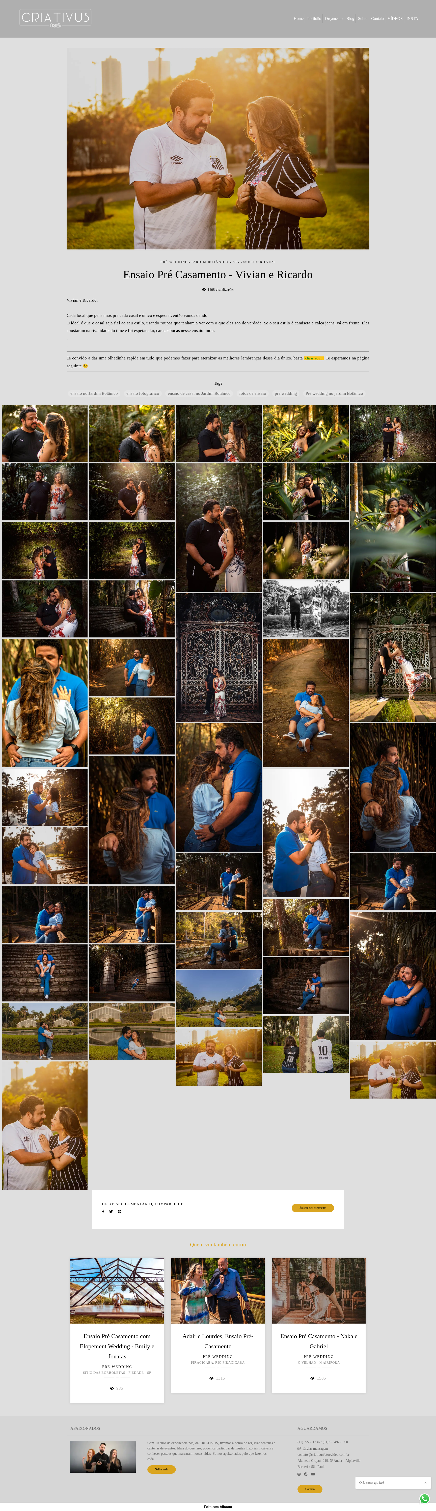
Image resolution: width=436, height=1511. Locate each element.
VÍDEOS (395, 18)
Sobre (362, 18)
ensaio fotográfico (142, 393)
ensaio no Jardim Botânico (94, 393)
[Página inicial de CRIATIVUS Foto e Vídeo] (55, 19)
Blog (350, 18)
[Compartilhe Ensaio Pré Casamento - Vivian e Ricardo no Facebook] (103, 1212)
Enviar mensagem (315, 1448)
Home (299, 18)
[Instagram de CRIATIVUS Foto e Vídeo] (299, 1474)
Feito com (218, 1507)
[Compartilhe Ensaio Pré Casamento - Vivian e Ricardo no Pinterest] (119, 1212)
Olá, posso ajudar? (371, 1483)
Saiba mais (161, 1469)
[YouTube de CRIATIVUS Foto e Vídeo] (313, 1474)
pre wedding (286, 393)
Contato (377, 18)
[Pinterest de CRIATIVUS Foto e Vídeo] (306, 1474)
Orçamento (334, 18)
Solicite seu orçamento (312, 1208)
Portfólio (314, 18)
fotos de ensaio (252, 393)
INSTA (412, 18)
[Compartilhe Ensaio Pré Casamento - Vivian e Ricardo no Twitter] (111, 1212)
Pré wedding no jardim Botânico (334, 393)
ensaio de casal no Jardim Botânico (199, 393)
